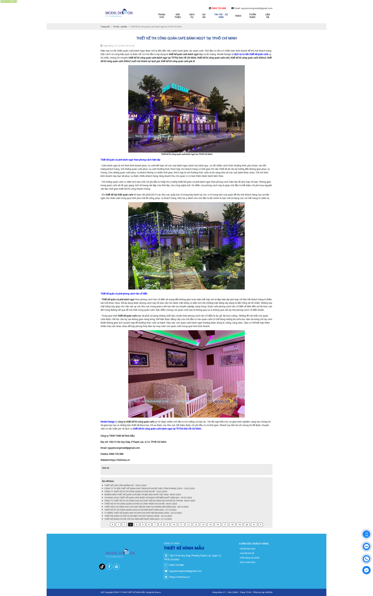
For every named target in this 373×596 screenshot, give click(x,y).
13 (196, 524)
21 (254, 524)
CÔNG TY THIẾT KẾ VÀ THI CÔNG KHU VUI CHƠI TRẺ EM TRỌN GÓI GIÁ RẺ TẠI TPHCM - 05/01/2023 (149, 500)
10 (174, 524)
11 (181, 524)
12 (188, 524)
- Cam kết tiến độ (246, 553)
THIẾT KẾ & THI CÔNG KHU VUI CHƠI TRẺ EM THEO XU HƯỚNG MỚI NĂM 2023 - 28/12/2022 (146, 506)
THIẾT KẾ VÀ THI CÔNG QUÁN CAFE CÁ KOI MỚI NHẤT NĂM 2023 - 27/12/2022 (140, 509)
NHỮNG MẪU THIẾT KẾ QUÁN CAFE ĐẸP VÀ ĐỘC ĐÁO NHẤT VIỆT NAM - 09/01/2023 (142, 494)
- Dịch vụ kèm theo (247, 562)
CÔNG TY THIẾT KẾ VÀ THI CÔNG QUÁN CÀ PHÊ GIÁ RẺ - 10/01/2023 (135, 491)
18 (232, 524)
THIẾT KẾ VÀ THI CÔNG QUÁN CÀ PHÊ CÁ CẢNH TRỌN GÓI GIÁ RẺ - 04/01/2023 (140, 503)
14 (203, 524)
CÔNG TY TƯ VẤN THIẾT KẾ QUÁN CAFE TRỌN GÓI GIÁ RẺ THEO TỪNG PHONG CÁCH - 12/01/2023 (149, 488)
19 (239, 524)
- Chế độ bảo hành (247, 548)
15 (210, 524)
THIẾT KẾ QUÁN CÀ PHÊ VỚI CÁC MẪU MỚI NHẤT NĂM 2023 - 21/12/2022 (138, 519)
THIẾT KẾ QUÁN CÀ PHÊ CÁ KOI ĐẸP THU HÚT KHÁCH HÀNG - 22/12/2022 (138, 515)
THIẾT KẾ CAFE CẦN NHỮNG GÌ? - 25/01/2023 (125, 485)
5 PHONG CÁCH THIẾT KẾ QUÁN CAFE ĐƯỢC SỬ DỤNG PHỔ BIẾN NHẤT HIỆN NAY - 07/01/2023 (148, 497)
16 (218, 524)
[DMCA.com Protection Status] (8, 1)
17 (225, 524)
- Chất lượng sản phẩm (249, 557)
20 (247, 524)
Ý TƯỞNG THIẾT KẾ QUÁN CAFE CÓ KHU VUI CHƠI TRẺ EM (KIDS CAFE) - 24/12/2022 (143, 512)
